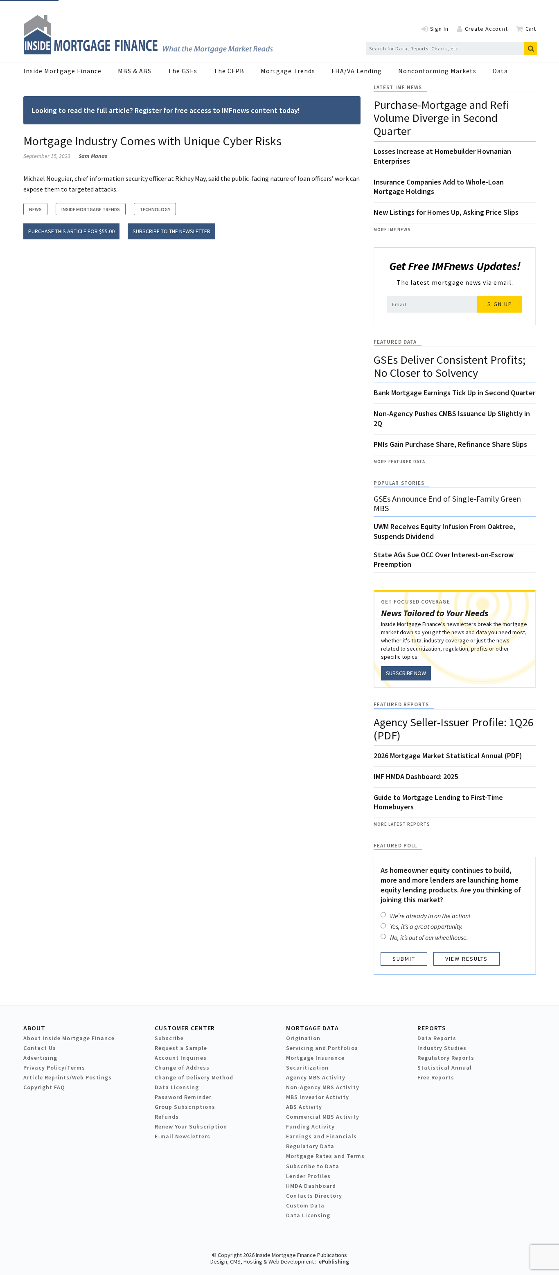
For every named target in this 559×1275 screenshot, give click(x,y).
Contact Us (39, 1048)
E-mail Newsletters (182, 1136)
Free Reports (435, 1077)
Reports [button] (431, 1028)
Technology (155, 209)
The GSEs (182, 71)
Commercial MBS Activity (322, 1116)
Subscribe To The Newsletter (171, 231)
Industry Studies (442, 1048)
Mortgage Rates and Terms (325, 1156)
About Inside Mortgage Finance (69, 1038)
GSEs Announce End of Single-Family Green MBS (447, 503)
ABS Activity (304, 1107)
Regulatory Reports (445, 1057)
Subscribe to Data (312, 1166)
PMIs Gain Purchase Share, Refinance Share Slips (450, 444)
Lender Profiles (308, 1176)
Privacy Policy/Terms (54, 1067)
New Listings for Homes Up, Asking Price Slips (446, 212)
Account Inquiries (181, 1057)
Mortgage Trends (288, 71)
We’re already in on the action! (430, 916)
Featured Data (395, 341)
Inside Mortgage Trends (90, 209)
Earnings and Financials (321, 1136)
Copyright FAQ (44, 1087)
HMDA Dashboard (311, 1185)
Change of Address (182, 1067)
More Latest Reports (402, 824)
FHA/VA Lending (356, 71)
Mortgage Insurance (315, 1057)
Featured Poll (395, 845)
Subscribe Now (406, 673)
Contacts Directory (314, 1195)
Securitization (307, 1067)
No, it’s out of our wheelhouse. (429, 937)
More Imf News (392, 229)
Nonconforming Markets (437, 71)
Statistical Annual (444, 1067)
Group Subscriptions (185, 1107)
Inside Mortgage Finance (62, 71)
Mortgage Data (312, 1028)
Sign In (439, 28)
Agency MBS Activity (315, 1077)
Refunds (167, 1116)
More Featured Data (399, 461)
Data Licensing (177, 1087)
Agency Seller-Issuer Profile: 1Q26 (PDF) (454, 729)
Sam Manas (93, 156)
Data (500, 71)
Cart (530, 28)
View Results (466, 958)
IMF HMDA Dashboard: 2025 (416, 776)
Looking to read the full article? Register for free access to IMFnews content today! (166, 110)
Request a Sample (181, 1048)
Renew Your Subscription (191, 1126)
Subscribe (169, 1038)
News (35, 209)
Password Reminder (183, 1097)
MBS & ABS (134, 71)
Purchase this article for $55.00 (71, 231)
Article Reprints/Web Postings (67, 1077)
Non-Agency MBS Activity (322, 1087)
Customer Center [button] (185, 1028)
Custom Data (305, 1205)
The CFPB (229, 71)
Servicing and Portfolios (322, 1048)
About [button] (34, 1028)
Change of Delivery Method (194, 1077)
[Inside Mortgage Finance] (148, 52)
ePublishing (334, 1261)
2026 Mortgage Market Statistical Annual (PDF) (448, 755)
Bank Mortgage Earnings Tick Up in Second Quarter (454, 392)
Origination (303, 1038)
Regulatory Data (310, 1146)
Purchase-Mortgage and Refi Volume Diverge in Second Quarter (441, 117)
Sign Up (499, 304)
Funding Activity (310, 1126)
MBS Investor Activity (317, 1097)
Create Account (486, 28)
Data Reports (436, 1038)
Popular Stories (399, 483)
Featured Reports (401, 704)
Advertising (40, 1057)
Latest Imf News (398, 87)
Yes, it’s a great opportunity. (426, 926)
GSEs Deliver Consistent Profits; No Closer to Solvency (449, 366)
